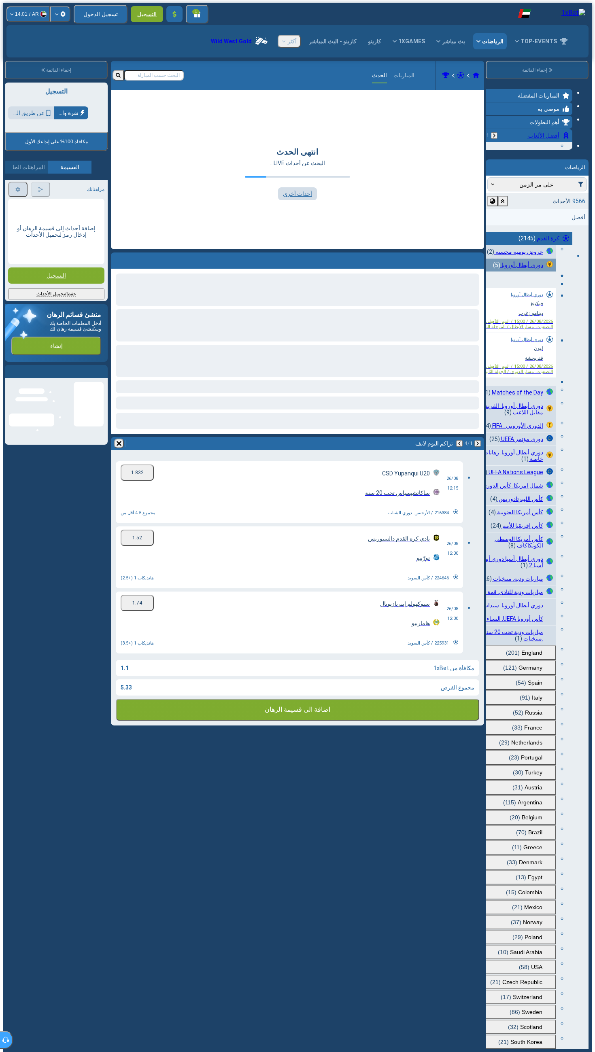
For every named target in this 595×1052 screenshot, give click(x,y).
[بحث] (118, 75)
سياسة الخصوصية (27, 190)
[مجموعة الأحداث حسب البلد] (492, 251)
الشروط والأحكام (85, 190)
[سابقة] (494, 135)
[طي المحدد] (503, 251)
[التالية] (459, 443)
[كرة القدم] (460, 75)
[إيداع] (174, 14)
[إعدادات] (60, 14)
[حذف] (119, 443)
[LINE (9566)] (476, 75)
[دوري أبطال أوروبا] (445, 75)
